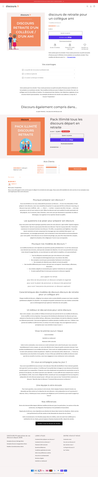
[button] (3, 6)
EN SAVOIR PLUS (54, 147)
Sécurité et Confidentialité (42, 455)
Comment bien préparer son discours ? (45, 439)
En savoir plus (71, 57)
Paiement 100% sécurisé (41, 444)
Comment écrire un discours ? (42, 442)
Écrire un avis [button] (77, 169)
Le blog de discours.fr (68, 447)
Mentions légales (39, 458)
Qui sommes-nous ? (68, 444)
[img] (12, 181)
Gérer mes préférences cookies (43, 452)
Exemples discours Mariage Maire (15, 441)
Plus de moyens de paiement (65, 41)
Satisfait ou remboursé (41, 461)
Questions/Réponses (40, 447)
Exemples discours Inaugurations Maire (17, 443)
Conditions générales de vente (42, 450)
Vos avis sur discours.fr (69, 442)
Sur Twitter (66, 450)
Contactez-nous (67, 439)
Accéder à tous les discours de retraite (49, 423)
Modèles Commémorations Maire (15, 446)
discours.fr (42, 473)
